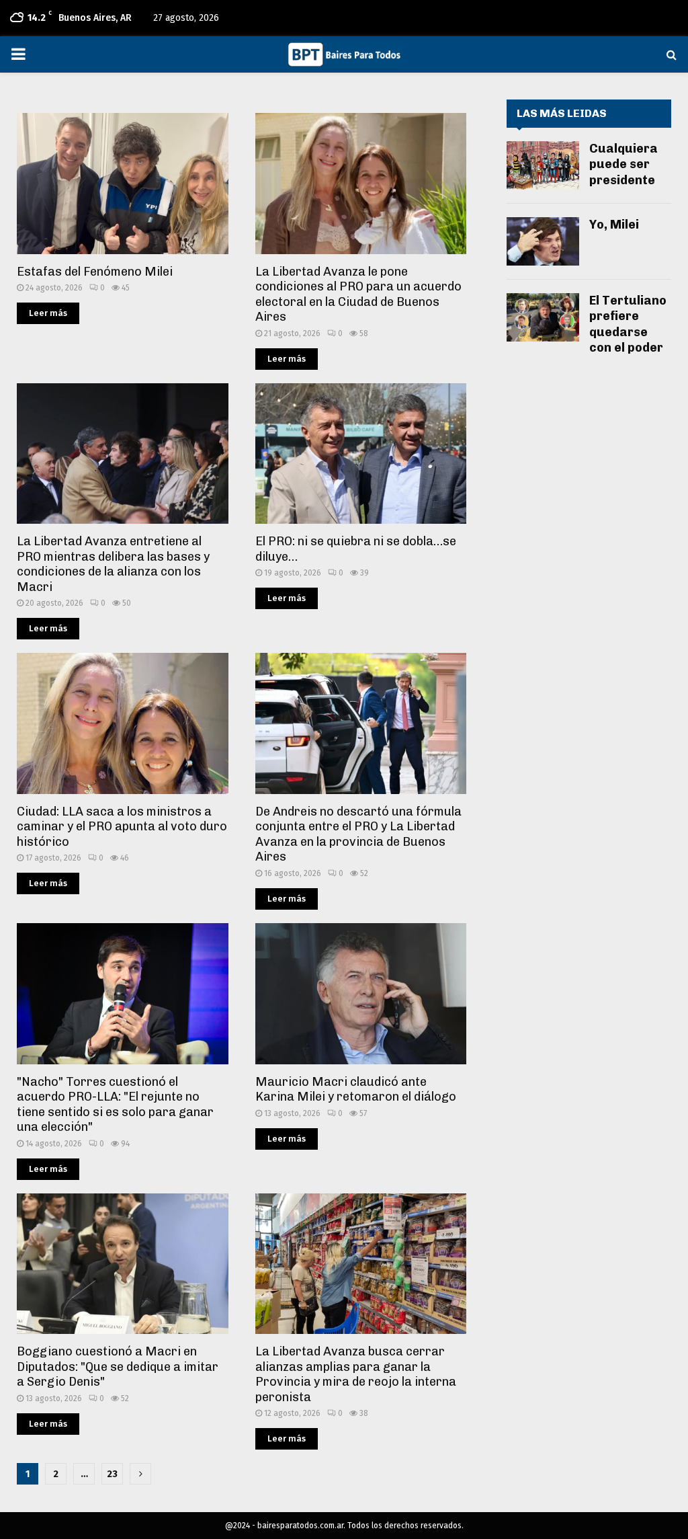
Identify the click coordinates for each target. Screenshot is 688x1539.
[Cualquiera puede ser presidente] (543, 165)
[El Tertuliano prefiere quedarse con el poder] (543, 317)
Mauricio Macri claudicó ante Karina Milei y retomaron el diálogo (355, 1089)
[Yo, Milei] (543, 241)
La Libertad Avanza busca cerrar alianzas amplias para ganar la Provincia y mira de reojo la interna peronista (355, 1374)
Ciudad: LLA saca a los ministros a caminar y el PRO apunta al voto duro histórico (122, 826)
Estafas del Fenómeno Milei (95, 271)
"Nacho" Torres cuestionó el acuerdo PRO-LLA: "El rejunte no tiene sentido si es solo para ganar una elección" (115, 1104)
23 (112, 1474)
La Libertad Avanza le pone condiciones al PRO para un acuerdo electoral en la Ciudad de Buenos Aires (358, 294)
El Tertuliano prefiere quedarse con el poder (627, 324)
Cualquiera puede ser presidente (623, 164)
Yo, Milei (614, 224)
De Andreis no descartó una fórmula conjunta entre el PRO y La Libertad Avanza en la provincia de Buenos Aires (358, 834)
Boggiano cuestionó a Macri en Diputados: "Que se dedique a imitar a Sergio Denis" (117, 1366)
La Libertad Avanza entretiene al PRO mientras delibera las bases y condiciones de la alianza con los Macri (113, 564)
